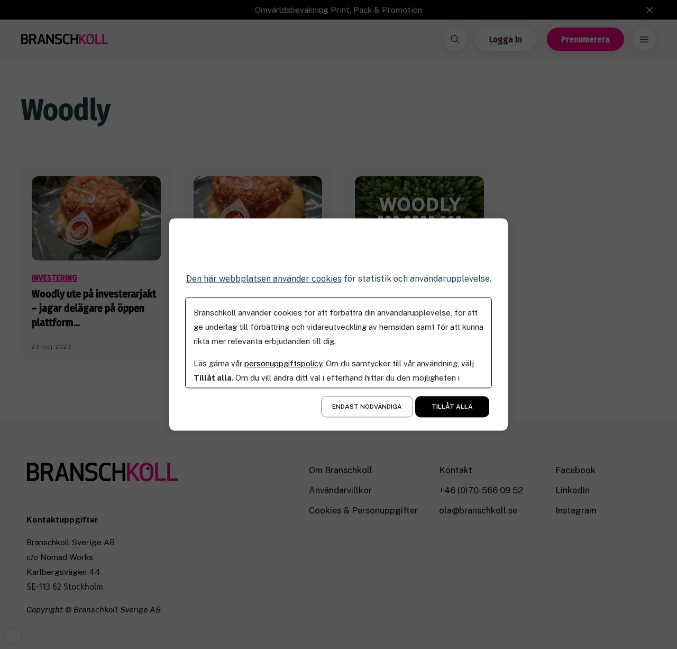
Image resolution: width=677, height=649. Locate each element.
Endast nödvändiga (367, 407)
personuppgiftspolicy (283, 363)
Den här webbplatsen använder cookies (264, 279)
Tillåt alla (452, 407)
